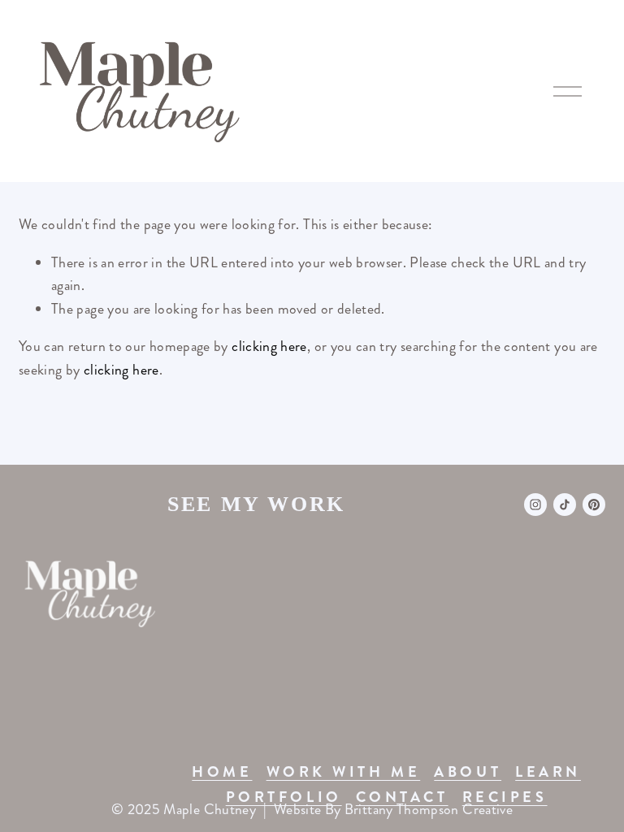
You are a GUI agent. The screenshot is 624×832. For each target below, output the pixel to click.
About (467, 771)
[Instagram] (535, 504)
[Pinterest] (594, 504)
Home (222, 771)
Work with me (343, 771)
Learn (548, 771)
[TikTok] (564, 504)
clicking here (269, 346)
